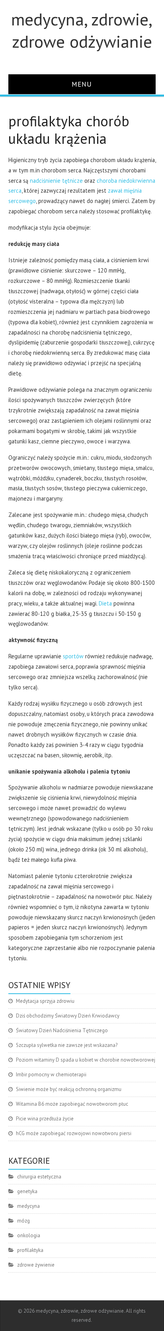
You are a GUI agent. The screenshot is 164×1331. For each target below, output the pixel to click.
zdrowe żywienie (36, 1264)
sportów (72, 656)
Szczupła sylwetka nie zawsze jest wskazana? (66, 1045)
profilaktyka (30, 1250)
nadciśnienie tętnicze (56, 180)
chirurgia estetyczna (39, 1176)
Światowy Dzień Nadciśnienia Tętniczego (62, 1030)
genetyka (27, 1191)
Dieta (105, 603)
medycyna (28, 1206)
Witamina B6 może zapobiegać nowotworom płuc (72, 1104)
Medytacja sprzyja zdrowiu (45, 1001)
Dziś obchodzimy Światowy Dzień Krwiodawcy (67, 1015)
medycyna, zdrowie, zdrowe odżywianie (81, 30)
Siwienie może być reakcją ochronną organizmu (68, 1089)
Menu (82, 84)
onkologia (28, 1235)
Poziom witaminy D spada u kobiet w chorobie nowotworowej (85, 1059)
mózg (23, 1220)
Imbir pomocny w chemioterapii (51, 1074)
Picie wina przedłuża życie (45, 1118)
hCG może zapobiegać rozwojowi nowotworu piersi (73, 1133)
